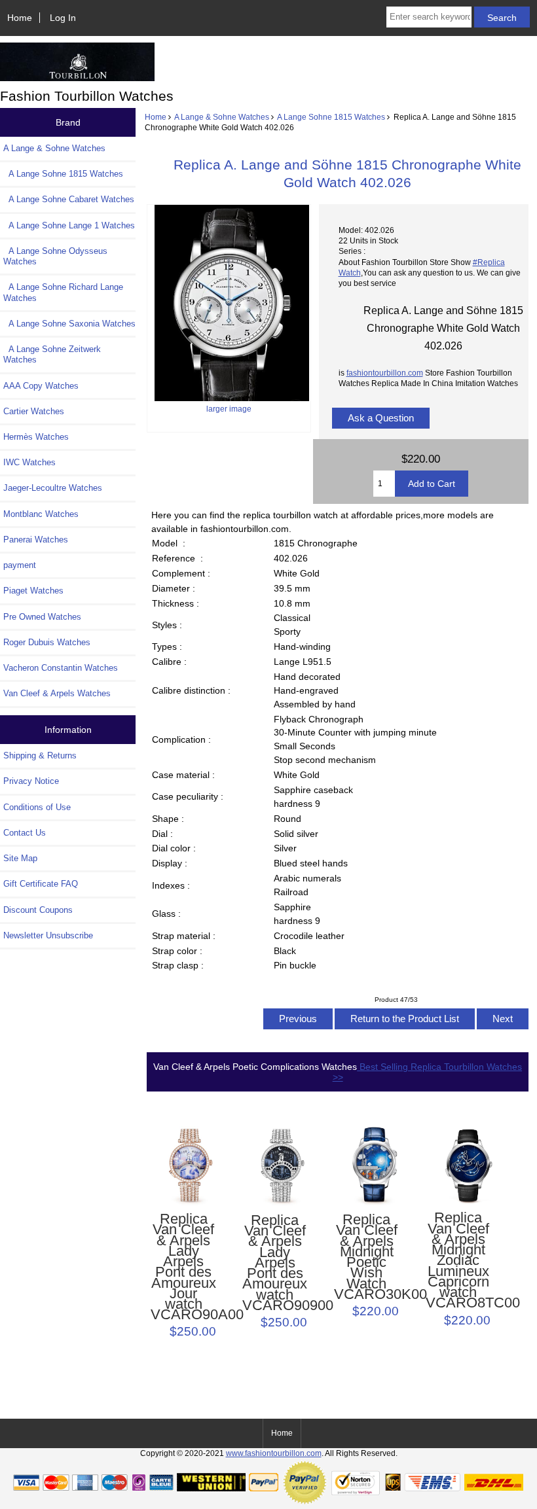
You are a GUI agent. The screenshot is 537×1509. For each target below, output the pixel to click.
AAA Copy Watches (41, 386)
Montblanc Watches (41, 514)
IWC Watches (29, 462)
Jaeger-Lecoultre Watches (52, 488)
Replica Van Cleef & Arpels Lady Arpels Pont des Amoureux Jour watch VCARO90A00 (184, 1267)
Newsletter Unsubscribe (48, 935)
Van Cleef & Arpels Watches (57, 693)
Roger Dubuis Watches (46, 642)
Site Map (20, 858)
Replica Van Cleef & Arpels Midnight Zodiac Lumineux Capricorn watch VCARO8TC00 (459, 1260)
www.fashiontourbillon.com (274, 1453)
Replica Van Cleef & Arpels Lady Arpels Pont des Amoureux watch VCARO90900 (275, 1263)
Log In (63, 17)
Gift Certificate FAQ (40, 884)
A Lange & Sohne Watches (221, 117)
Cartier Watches (33, 411)
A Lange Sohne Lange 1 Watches (69, 225)
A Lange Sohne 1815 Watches (331, 117)
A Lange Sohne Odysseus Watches (55, 256)
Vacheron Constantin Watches (60, 668)
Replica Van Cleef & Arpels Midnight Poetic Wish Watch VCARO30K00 (367, 1257)
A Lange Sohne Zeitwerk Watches (52, 354)
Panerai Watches (35, 539)
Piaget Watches (33, 590)
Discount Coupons (38, 910)
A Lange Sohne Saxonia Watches (69, 323)
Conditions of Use (37, 807)
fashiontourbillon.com (384, 372)
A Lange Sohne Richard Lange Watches (63, 292)
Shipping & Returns (40, 755)
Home (19, 17)
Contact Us (24, 833)
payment (19, 565)
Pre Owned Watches (42, 617)
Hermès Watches (36, 437)
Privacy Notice (31, 781)
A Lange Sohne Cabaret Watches (68, 199)
